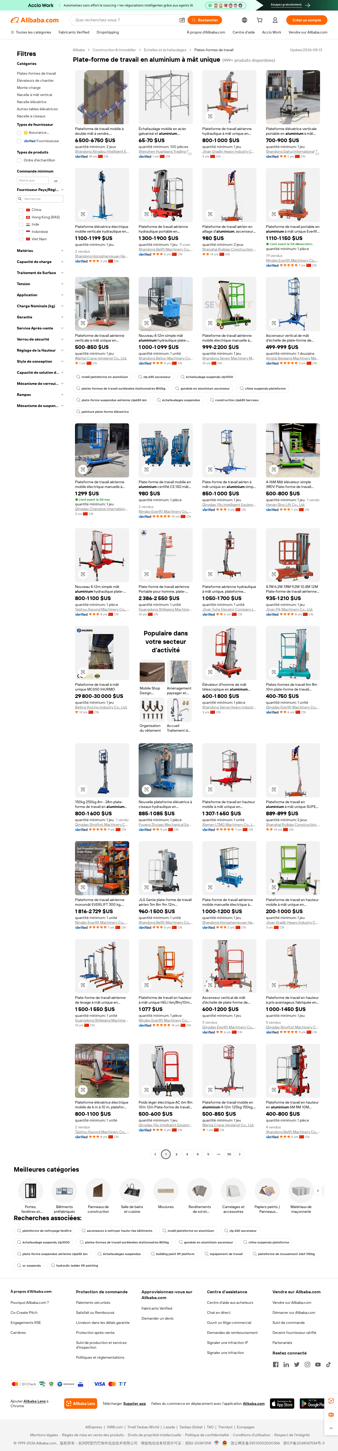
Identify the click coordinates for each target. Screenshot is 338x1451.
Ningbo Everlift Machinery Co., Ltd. (293, 260)
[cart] (261, 21)
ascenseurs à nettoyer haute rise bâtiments (119, 1231)
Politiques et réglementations (100, 1357)
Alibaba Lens (35, 1401)
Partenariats (282, 1342)
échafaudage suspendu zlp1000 (209, 377)
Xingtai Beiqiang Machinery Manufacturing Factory (293, 358)
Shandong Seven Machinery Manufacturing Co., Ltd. (229, 358)
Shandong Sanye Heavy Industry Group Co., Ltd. (229, 707)
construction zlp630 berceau (237, 400)
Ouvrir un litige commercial (229, 1322)
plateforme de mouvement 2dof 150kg (286, 1254)
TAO (210, 1427)
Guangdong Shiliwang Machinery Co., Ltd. (166, 609)
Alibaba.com (254, 1403)
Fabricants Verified (157, 1308)
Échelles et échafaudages (165, 50)
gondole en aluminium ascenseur (205, 388)
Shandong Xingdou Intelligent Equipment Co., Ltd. (102, 151)
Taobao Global (190, 1427)
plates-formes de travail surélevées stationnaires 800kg (123, 388)
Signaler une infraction (225, 1353)
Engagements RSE (26, 1322)
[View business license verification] (216, 1443)
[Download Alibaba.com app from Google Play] (313, 1403)
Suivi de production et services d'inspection (101, 1344)
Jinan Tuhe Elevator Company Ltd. (229, 609)
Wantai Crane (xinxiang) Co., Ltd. (101, 358)
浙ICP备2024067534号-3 (304, 1443)
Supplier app (134, 1403)
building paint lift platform (175, 1254)
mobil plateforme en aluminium (105, 377)
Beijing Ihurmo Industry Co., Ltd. (101, 707)
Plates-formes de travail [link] (213, 50)
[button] (182, 20)
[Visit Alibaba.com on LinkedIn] (286, 1364)
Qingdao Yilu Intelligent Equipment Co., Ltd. (229, 504)
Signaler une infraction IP (227, 1342)
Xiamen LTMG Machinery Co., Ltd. (229, 824)
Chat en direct (219, 1312)
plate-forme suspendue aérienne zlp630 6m (114, 400)
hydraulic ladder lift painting (77, 1265)
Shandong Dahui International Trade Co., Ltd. (293, 151)
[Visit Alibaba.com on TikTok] (328, 1364)
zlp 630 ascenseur (157, 377)
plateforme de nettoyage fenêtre (47, 1231)
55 (229, 1154)
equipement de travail (226, 1254)
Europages (246, 1427)
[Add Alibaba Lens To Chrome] (80, 1403)
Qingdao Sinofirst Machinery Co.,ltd (102, 824)
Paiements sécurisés (93, 1302)
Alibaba (79, 50)
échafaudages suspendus (181, 400)
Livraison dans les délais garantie (103, 1322)
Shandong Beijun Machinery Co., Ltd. (166, 358)
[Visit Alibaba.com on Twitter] (297, 1364)
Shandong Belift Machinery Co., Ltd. (166, 249)
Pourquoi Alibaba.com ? (30, 1302)
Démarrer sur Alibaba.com (294, 1312)
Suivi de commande (289, 1322)
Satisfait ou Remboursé (95, 1312)
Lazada (169, 1427)
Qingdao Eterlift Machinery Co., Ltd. (293, 707)
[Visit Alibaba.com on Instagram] (307, 1364)
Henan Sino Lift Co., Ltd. (285, 504)
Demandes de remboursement (232, 1332)
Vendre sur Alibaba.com (292, 1302)
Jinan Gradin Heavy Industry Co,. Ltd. (229, 151)
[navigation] (40, 602)
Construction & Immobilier (114, 50)
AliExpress (93, 1427)
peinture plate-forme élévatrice (105, 412)
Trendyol (225, 1427)
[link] (331, 1401)
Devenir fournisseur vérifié (294, 1332)
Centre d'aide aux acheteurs (230, 1302)
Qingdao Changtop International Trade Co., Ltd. (102, 509)
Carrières (18, 1332)
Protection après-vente (95, 1332)
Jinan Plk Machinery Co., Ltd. (289, 609)
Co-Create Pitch (24, 1312)
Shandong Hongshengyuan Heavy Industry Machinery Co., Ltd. (102, 256)
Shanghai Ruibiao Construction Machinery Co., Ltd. (229, 249)
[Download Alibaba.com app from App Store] (282, 1403)
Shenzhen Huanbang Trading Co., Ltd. (166, 151)
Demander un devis (157, 1318)
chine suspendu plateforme (265, 388)
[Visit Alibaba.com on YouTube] (318, 1364)
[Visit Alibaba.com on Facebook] (276, 1364)
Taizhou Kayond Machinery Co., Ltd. (102, 609)
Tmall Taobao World (143, 1427)
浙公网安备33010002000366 (255, 1443)
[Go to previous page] (155, 1154)
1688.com (115, 1427)
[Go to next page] (240, 1154)
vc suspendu (31, 1265)
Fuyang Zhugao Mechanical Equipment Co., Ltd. (166, 824)
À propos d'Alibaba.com (31, 1291)
